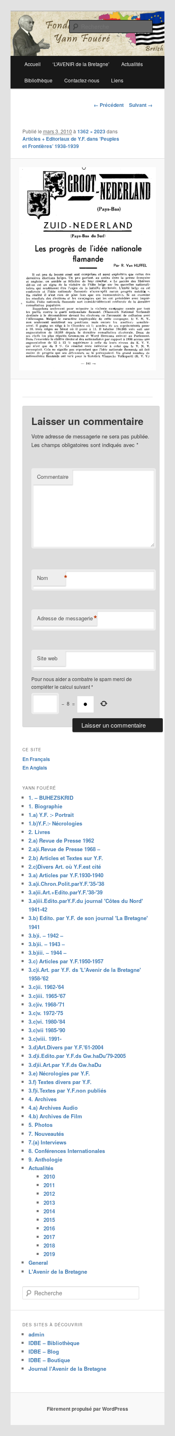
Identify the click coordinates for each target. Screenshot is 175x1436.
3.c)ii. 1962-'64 (46, 987)
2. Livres (39, 832)
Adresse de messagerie (67, 618)
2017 (49, 1237)
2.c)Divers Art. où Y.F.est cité (64, 866)
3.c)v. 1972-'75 (45, 1013)
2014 (49, 1211)
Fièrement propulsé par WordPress (87, 1408)
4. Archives (42, 1099)
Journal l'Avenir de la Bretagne (67, 1368)
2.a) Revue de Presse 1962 (61, 840)
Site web (47, 658)
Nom (51, 577)
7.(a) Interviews (47, 1142)
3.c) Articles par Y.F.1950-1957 (65, 961)
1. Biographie (45, 806)
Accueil (32, 63)
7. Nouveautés (46, 1133)
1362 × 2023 (91, 131)
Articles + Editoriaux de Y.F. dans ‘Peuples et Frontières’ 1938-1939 (70, 142)
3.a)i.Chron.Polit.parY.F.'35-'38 (66, 883)
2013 (49, 1202)
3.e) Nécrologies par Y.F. (59, 1073)
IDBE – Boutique (49, 1360)
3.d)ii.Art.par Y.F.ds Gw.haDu (64, 1065)
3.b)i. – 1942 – (45, 935)
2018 (49, 1245)
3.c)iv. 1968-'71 (46, 1004)
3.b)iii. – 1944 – (47, 952)
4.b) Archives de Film (55, 1116)
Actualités (40, 1168)
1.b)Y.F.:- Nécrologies (55, 823)
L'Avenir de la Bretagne (57, 1271)
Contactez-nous (81, 80)
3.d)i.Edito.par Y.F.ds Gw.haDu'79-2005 (77, 1056)
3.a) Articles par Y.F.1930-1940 (65, 875)
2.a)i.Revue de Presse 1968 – (64, 849)
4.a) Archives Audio (53, 1107)
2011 (49, 1185)
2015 (49, 1220)
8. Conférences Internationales (66, 1151)
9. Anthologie (45, 1159)
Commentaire (52, 476)
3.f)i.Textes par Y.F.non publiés (67, 1090)
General (38, 1262)
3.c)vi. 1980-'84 (46, 1021)
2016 (49, 1228)
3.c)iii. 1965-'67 (47, 996)
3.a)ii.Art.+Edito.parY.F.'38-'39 (65, 892)
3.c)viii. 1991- (44, 1038)
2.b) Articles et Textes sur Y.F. (65, 858)
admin (36, 1334)
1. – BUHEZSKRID (50, 797)
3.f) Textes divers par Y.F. (60, 1082)
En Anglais (34, 767)
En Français (36, 759)
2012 (49, 1193)
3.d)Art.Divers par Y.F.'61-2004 (65, 1047)
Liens (117, 80)
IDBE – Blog (43, 1351)
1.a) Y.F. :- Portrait (51, 815)
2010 (49, 1176)
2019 (49, 1254)
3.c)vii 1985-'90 (46, 1030)
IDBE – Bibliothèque (53, 1343)
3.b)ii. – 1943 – (46, 944)
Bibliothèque (38, 80)
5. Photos (40, 1124)
